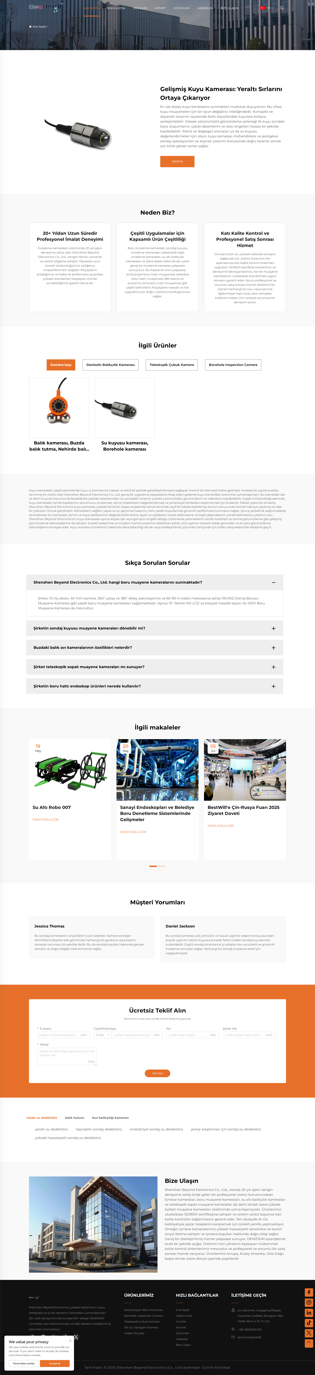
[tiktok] (309, 1323)
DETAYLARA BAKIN (59, 407)
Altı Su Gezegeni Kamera (141, 1327)
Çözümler (181, 8)
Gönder (157, 1073)
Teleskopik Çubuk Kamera (142, 1321)
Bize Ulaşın (229, 8)
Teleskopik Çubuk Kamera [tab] (172, 365)
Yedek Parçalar (134, 1333)
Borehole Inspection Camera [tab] (233, 365)
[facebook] (309, 1292)
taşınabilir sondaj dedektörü (99, 1129)
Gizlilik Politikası (216, 1367)
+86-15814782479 (249, 1329)
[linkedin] (309, 1313)
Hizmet (160, 8)
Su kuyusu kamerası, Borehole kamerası (124, 446)
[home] (46, 7)
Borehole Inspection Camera (143, 1315)
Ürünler (140, 8)
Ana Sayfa (91, 8)
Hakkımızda (116, 8)
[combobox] (103, 1035)
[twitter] (76, 1337)
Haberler (205, 8)
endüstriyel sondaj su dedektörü (156, 1129)
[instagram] (309, 1302)
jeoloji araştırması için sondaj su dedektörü (226, 1129)
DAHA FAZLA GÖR (46, 819)
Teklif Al (177, 161)
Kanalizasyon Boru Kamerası (143, 1310)
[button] (153, 866)
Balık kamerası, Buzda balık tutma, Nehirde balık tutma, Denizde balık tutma (59, 446)
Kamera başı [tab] (60, 365)
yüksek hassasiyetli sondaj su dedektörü (68, 1138)
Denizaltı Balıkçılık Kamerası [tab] (110, 365)
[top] (309, 1343)
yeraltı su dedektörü (51, 1129)
